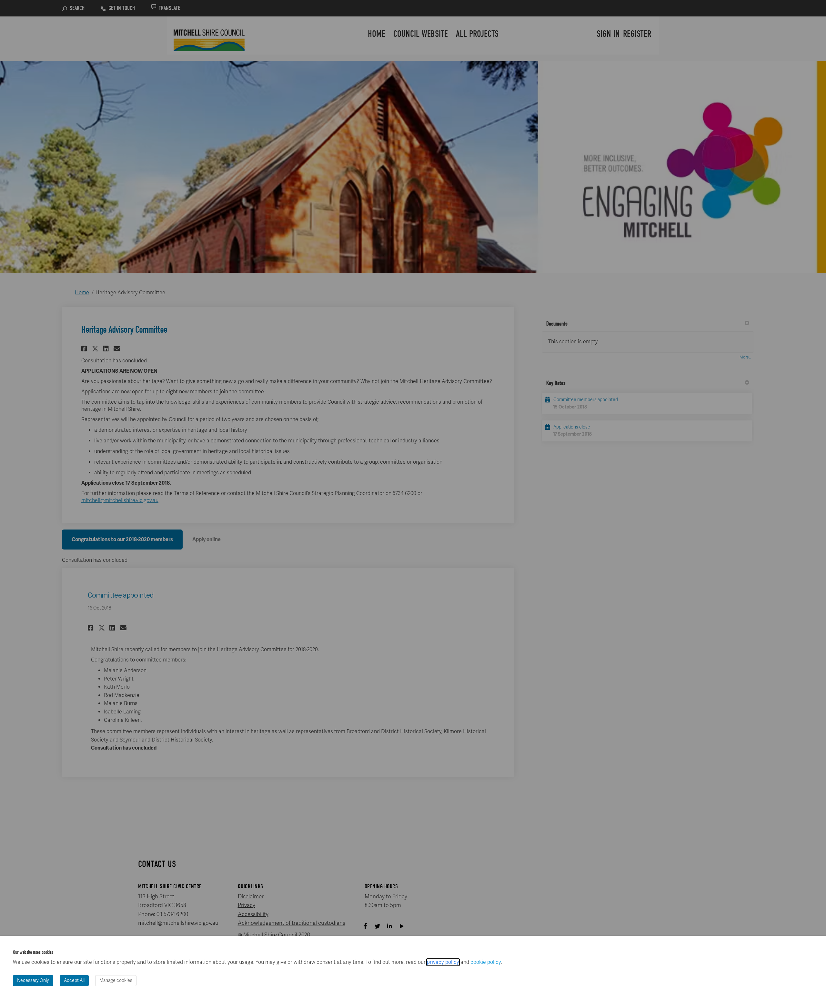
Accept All (74, 980)
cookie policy (485, 962)
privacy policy (443, 962)
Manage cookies (115, 980)
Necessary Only (33, 980)
